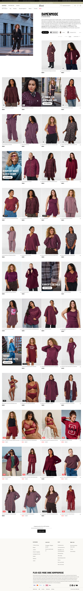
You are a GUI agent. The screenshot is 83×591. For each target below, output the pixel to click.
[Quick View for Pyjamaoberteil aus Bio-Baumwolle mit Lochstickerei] (60, 367)
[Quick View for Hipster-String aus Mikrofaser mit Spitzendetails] (40, 440)
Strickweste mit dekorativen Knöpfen (67, 107)
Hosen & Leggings (36, 551)
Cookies (43, 589)
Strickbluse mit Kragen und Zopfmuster (48, 477)
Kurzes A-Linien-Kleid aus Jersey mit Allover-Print (69, 144)
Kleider (34, 556)
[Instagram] (70, 585)
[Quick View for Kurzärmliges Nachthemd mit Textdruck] (21, 329)
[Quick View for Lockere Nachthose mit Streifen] (21, 145)
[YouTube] (77, 585)
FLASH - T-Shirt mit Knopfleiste (66, 292)
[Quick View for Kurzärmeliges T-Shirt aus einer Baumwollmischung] (60, 514)
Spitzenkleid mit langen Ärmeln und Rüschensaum (49, 181)
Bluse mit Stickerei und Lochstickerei (8, 107)
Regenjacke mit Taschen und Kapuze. (47, 403)
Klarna (59, 560)
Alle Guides (60, 555)
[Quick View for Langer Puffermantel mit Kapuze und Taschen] (60, 71)
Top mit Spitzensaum (45, 218)
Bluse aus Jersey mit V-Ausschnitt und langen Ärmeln (50, 255)
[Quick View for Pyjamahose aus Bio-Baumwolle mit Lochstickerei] (80, 367)
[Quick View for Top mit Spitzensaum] (60, 218)
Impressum (48, 589)
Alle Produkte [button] (4, 8)
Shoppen (4, 5)
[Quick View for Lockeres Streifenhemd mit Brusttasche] (40, 514)
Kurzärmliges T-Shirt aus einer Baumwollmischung (10, 218)
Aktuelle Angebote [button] (22, 8)
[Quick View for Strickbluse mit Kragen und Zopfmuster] (60, 477)
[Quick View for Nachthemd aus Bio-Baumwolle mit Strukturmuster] (60, 145)
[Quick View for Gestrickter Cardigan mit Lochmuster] (40, 108)
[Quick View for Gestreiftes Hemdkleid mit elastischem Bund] (21, 514)
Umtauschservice (61, 547)
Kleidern (65, 26)
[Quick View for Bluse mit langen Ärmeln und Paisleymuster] (80, 255)
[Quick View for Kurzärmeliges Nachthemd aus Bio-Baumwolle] (40, 367)
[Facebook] (72, 585)
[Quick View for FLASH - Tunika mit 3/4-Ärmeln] (60, 329)
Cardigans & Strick (36, 554)
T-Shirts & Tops (36, 545)
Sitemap (52, 589)
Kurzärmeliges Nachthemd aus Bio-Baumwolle (29, 366)
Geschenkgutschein (61, 557)
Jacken (69, 25)
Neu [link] (10, 8)
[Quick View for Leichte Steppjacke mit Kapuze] (40, 182)
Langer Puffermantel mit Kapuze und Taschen (49, 70)
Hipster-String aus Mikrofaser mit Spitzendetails (29, 440)
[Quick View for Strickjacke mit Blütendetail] (80, 71)
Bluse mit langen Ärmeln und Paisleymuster (68, 255)
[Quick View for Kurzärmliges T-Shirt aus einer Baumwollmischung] (21, 218)
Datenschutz (35, 589)
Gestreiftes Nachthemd (25, 144)
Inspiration (11, 5)
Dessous (34, 558)
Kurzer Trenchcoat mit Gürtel (6, 477)
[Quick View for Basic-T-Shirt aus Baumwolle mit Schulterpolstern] (80, 477)
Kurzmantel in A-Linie (25, 292)
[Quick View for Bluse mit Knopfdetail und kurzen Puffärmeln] (21, 292)
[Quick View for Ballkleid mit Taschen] (80, 182)
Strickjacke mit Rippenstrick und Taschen (67, 403)
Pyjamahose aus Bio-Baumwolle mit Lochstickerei (69, 366)
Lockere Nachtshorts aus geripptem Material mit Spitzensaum (68, 329)
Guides (18, 5)
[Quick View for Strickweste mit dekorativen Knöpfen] (80, 108)
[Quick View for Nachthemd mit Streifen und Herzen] (80, 218)
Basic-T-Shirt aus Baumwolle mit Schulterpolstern (69, 477)
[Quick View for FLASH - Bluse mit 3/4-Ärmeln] (40, 255)
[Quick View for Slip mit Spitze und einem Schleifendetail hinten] (21, 403)
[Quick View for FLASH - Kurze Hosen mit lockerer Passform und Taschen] (21, 440)
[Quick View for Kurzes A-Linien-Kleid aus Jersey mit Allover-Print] (80, 145)
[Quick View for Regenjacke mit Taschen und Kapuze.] (60, 403)
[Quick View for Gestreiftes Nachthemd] (40, 145)
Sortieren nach (76, 36)
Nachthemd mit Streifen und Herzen (66, 218)
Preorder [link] (35, 8)
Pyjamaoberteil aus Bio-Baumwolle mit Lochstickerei (50, 366)
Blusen (34, 547)
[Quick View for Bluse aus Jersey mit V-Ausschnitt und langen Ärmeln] (60, 255)
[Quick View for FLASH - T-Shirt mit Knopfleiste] (80, 292)
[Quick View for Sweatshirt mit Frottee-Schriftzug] (80, 440)
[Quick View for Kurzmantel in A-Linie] (40, 292)
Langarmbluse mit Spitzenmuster (27, 218)
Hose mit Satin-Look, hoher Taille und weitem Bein (29, 477)
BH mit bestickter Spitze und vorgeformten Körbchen (50, 440)
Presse (71, 549)
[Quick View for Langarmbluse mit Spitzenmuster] (40, 218)
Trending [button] (14, 8)
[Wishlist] (59, 42)
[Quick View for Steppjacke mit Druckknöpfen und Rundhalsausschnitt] (40, 329)
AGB (39, 589)
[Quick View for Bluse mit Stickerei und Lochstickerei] (21, 108)
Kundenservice (60, 545)
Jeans (54, 26)
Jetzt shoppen (47, 103)
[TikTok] (74, 585)
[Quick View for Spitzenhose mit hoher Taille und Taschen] (80, 514)
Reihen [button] (30, 8)
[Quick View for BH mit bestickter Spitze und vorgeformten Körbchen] (60, 440)
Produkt (66, 36)
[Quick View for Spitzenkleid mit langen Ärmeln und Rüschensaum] (60, 182)
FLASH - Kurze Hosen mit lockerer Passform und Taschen (11, 440)
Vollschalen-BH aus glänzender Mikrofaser (28, 403)
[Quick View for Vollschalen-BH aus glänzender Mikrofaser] (40, 403)
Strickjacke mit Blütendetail (65, 70)
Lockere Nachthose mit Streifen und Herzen (8, 255)
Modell (70, 36)
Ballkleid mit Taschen (64, 181)
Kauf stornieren (61, 564)
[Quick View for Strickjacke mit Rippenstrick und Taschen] (80, 403)
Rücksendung (60, 553)
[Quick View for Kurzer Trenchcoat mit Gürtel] (21, 477)
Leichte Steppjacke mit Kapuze (27, 181)
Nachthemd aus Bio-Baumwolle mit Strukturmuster (49, 144)
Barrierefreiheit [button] (61, 562)
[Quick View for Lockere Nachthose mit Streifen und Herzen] (21, 255)
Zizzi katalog (72, 551)
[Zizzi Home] (41, 5)
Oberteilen (44, 26)
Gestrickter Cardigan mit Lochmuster (27, 107)
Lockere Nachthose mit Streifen (7, 144)
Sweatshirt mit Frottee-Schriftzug (66, 440)
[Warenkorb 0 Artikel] (80, 5)
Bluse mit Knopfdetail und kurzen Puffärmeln (9, 292)
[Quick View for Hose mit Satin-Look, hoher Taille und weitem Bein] (40, 477)
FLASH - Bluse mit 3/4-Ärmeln (26, 255)
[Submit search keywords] (61, 5)
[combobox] (66, 5)
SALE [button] (40, 8)
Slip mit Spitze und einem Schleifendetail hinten (9, 403)
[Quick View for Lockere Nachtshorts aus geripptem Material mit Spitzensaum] (80, 329)
